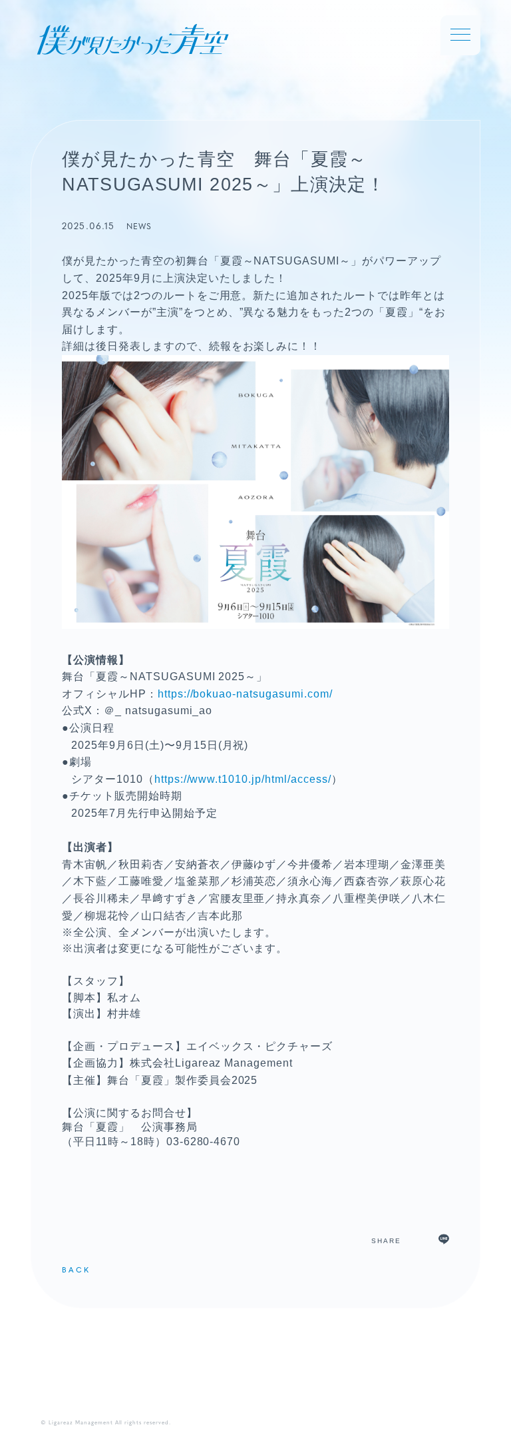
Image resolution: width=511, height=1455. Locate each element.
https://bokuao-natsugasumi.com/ (245, 694)
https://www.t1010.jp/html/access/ (242, 779)
